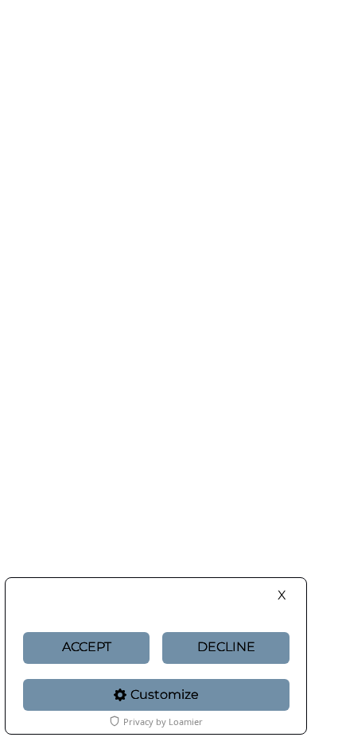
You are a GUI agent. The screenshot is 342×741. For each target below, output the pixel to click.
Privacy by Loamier (163, 721)
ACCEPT (86, 646)
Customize (164, 694)
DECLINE (226, 646)
